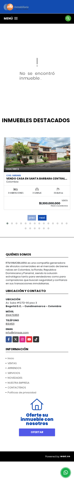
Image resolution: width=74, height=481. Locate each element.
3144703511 (12, 315)
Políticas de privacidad (22, 392)
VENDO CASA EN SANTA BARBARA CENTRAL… (36, 178)
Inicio (11, 358)
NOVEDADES (15, 378)
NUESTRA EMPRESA (18, 383)
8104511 (10, 324)
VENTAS (12, 363)
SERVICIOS (14, 373)
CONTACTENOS (17, 387)
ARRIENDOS (14, 368)
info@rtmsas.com (17, 332)
